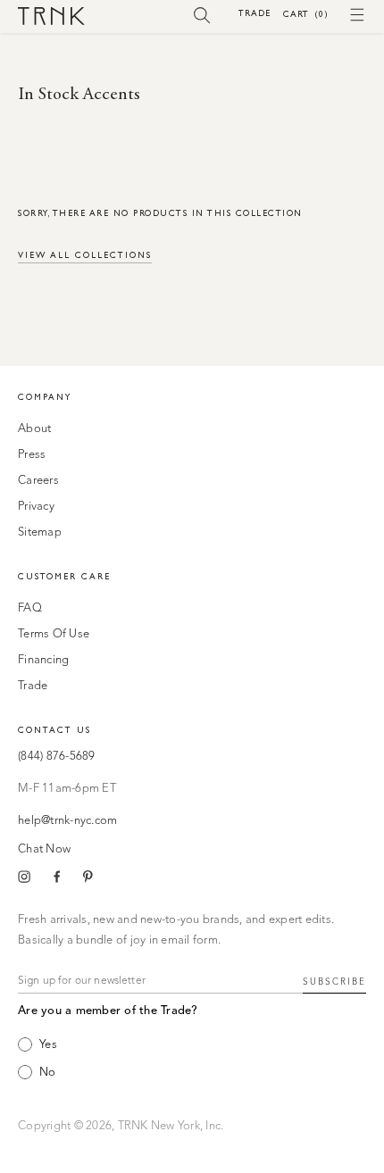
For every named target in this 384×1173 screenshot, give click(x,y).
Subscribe (334, 982)
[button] (202, 14)
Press (32, 455)
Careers (38, 481)
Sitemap (40, 532)
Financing (43, 660)
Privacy (36, 506)
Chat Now (44, 849)
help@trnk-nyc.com (67, 821)
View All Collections (85, 255)
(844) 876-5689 (57, 756)
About (34, 429)
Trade (254, 13)
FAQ (30, 608)
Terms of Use (53, 634)
